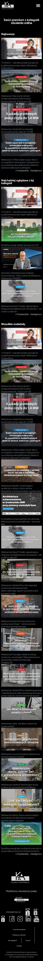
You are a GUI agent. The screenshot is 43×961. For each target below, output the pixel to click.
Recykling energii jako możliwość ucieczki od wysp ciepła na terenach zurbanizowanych (21, 849)
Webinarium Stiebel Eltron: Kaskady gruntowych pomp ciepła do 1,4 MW (17, 130)
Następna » (36, 170)
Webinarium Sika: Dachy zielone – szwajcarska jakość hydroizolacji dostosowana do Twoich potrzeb (16, 99)
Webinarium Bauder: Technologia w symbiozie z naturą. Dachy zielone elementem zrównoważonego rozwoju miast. (21, 488)
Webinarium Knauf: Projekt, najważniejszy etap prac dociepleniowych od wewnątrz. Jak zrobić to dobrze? (21, 309)
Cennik (28, 940)
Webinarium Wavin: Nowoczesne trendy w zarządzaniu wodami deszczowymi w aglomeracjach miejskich (20, 818)
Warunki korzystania (19, 929)
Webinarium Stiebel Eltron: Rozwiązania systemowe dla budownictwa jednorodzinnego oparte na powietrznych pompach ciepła (19, 589)
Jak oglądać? (12, 940)
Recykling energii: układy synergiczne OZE (20, 245)
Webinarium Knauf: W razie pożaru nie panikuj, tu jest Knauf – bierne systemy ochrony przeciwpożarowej (18, 624)
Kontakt (19, 946)
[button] (38, 6)
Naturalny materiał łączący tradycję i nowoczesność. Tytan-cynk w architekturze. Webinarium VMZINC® (21, 276)
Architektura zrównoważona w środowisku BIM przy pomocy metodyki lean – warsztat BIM (20, 522)
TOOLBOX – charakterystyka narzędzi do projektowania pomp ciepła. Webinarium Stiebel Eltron (19, 65)
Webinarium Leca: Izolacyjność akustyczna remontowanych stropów (20, 755)
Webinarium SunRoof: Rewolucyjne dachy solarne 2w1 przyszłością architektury (19, 786)
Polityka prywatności (19, 935)
